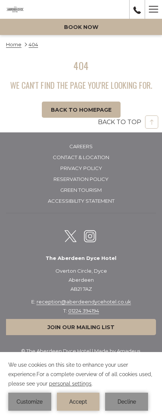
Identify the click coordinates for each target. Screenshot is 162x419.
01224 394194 (83, 311)
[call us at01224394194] (137, 9)
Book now (81, 27)
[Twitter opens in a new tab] (70, 235)
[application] (81, 385)
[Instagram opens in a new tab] (90, 235)
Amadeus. (129, 351)
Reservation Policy (81, 179)
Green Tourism (81, 190)
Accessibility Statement (81, 201)
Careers (81, 146)
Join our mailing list (81, 327)
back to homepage (81, 109)
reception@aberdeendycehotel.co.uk (84, 302)
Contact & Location (81, 157)
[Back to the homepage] (15, 9)
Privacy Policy (81, 168)
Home (13, 44)
